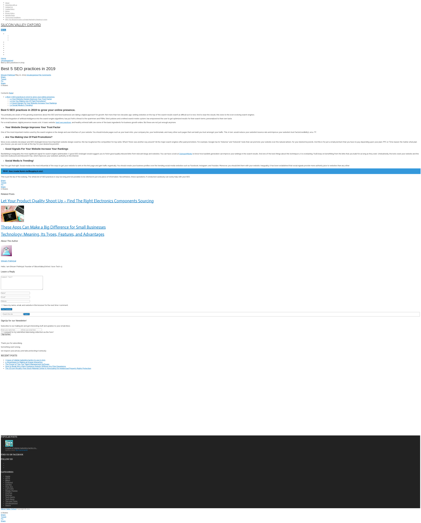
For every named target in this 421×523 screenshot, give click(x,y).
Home (7, 11)
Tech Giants (11, 53)
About (7, 3)
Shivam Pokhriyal (8, 75)
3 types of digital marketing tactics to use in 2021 (25, 360)
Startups (10, 55)
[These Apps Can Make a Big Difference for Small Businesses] (210, 214)
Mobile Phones (12, 34)
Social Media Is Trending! (21, 105)
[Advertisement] (19, 386)
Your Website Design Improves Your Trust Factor (31, 99)
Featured (9, 482)
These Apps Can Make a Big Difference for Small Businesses (53, 227)
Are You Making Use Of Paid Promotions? (28, 101)
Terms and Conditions (13, 17)
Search (26, 314)
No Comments (45, 75)
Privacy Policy (10, 13)
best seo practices (63, 122)
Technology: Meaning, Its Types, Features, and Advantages (52, 234)
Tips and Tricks (12, 48)
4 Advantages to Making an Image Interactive (24, 362)
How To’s (9, 46)
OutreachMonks (185, 154)
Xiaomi (13, 40)
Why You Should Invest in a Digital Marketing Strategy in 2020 (26, 19)
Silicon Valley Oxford (21, 25)
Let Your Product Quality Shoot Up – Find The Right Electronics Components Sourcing (77, 200)
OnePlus (14, 36)
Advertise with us (11, 5)
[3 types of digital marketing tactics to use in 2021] (9, 446)
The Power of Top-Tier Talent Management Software (27, 364)
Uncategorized (7, 60)
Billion (7, 480)
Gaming (8, 485)
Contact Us (9, 7)
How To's (9, 487)
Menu (3, 30)
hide (11, 93)
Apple (12, 38)
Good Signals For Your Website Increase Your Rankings (33, 103)
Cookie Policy (9, 9)
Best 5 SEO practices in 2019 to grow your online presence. (30, 97)
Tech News (10, 44)
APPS (7, 50)
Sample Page (10, 15)
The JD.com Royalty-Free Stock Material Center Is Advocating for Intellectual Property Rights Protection (48, 368)
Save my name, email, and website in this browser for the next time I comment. (36, 305)
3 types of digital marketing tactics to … (21, 448)
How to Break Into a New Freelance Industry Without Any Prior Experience (35, 366)
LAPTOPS (9, 42)
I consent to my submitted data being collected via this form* (28, 332)
